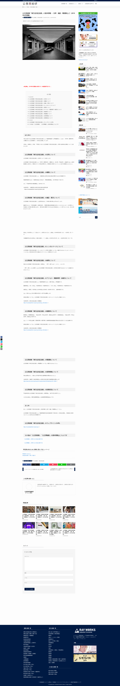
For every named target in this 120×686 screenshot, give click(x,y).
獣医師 (50, 651)
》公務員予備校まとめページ (84, 195)
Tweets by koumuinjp (82, 59)
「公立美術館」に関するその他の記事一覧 (33, 439)
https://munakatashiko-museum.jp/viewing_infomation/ (35, 302)
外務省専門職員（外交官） (30, 646)
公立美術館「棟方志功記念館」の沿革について (40, 99)
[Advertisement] (49, 72)
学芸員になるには (26, 453)
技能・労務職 (51, 662)
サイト (25, 582)
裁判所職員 (26, 650)
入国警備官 (26, 659)
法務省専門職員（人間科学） (30, 642)
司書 (49, 648)
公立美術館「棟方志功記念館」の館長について (40, 107)
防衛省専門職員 (27, 662)
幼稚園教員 (51, 642)
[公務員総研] (30, 3)
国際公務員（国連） (53, 674)
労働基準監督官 (27, 641)
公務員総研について (43, 682)
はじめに (32, 97)
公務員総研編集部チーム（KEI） (29, 492)
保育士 (50, 644)
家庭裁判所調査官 (28, 651)
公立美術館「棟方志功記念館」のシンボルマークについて (43, 105)
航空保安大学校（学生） (29, 673)
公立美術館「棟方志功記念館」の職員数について (41, 113)
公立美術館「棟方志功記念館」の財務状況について (41, 118)
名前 (25, 572)
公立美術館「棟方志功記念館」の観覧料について (41, 111)
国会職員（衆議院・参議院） (30, 653)
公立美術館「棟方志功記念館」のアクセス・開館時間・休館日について (46, 109)
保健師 (50, 655)
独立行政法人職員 (52, 670)
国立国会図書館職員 (28, 655)
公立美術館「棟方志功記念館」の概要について (40, 101)
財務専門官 (26, 637)
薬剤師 (50, 653)
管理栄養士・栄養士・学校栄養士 (56, 650)
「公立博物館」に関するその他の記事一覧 (33, 443)
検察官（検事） (27, 648)
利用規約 (54, 682)
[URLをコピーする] (71, 464)
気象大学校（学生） (28, 668)
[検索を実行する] (96, 217)
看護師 (50, 657)
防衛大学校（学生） (28, 670)
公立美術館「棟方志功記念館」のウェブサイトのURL (42, 122)
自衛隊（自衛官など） (29, 675)
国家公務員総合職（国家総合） (31, 632)
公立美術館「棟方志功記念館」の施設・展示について (42, 103)
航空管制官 (26, 644)
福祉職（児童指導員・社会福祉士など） (57, 660)
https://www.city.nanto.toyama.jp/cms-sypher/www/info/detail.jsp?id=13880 (40, 381)
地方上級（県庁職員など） (54, 632)
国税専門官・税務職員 (29, 635)
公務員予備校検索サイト (74, 682)
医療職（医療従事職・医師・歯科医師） (57, 659)
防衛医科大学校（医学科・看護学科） (32, 671)
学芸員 (50, 646)
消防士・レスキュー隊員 (54, 637)
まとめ (31, 120)
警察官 (50, 635)
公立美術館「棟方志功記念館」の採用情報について (41, 116)
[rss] (95, 0)
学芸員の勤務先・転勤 (27, 17)
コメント (26, 556)
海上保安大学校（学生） (29, 664)
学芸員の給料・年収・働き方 (29, 455)
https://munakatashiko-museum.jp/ (31, 427)
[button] (26, 464)
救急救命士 (51, 639)
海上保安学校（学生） (29, 666)
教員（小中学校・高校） (54, 641)
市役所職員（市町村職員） (54, 633)
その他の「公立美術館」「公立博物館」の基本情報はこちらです (44, 124)
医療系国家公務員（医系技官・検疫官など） (34, 677)
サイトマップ (59, 682)
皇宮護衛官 (26, 660)
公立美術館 (34, 17)
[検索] (97, 0)
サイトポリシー (66, 682)
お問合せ (50, 682)
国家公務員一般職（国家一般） (31, 633)
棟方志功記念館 (40, 17)
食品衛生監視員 (27, 639)
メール (25, 577)
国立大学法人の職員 (53, 672)
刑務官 (25, 657)
